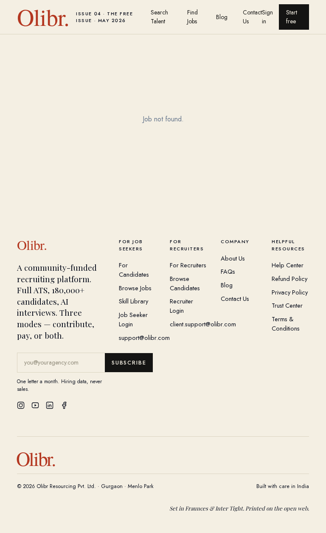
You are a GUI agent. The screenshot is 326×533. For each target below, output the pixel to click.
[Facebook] (64, 405)
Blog (222, 17)
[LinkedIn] (49, 405)
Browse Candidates (185, 283)
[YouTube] (35, 405)
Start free (291, 16)
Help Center (288, 265)
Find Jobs (192, 16)
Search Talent (159, 16)
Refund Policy (289, 278)
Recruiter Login (181, 306)
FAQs (228, 271)
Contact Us (252, 16)
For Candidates (134, 270)
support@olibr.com (144, 337)
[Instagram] (21, 405)
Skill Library (133, 301)
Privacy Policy (290, 292)
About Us (233, 258)
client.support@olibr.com (203, 324)
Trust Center (287, 305)
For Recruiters (188, 265)
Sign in (267, 16)
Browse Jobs (135, 287)
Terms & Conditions (286, 323)
